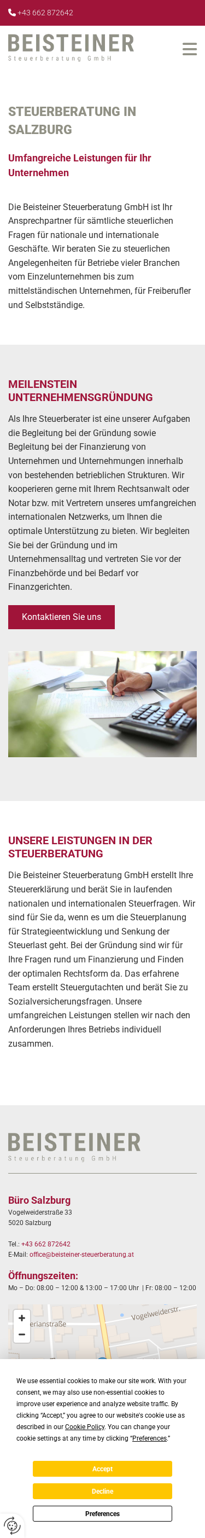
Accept (102, 1469)
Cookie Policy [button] (84, 1427)
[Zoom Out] (22, 1334)
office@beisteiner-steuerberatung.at (82, 1254)
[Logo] (71, 48)
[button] (168, 49)
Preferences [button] (149, 1438)
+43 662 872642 (45, 12)
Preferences (102, 1514)
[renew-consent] (12, 1525)
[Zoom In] (22, 1318)
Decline (102, 1491)
